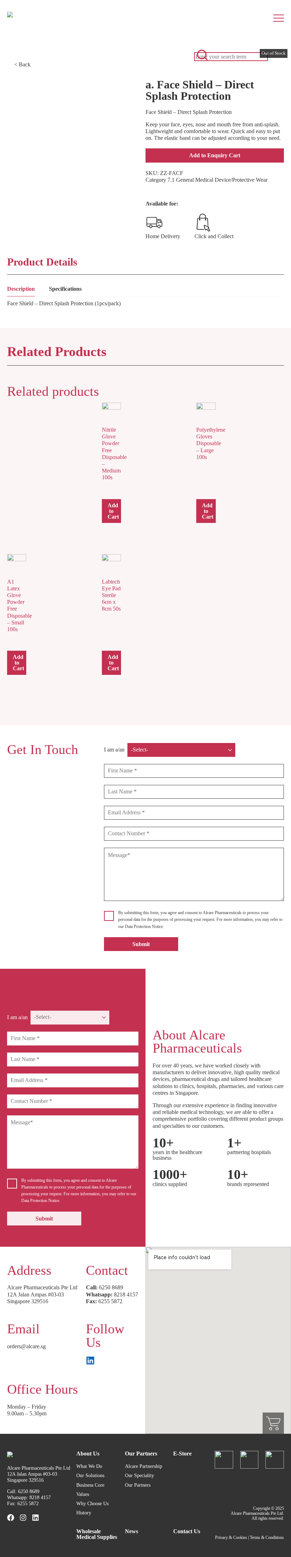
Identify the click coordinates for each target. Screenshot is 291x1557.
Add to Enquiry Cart (214, 155)
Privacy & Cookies (231, 1537)
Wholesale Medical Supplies (96, 1534)
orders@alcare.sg (26, 1346)
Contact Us (186, 1531)
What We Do (89, 1466)
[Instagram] (23, 1517)
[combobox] (231, 56)
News (131, 1531)
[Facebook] (10, 1517)
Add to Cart (113, 511)
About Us (87, 1454)
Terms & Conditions (267, 1537)
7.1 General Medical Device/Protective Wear (218, 180)
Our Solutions (90, 1475)
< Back (22, 64)
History (83, 1512)
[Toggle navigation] (282, 14)
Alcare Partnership (143, 1466)
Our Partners (141, 1454)
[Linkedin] (35, 1517)
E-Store (182, 1454)
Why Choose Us (92, 1503)
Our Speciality (139, 1475)
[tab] (21, 290)
